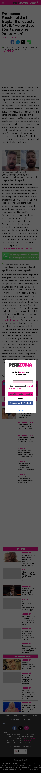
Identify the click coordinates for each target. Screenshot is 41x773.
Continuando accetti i (20, 387)
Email (10, 382)
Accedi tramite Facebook (21, 403)
